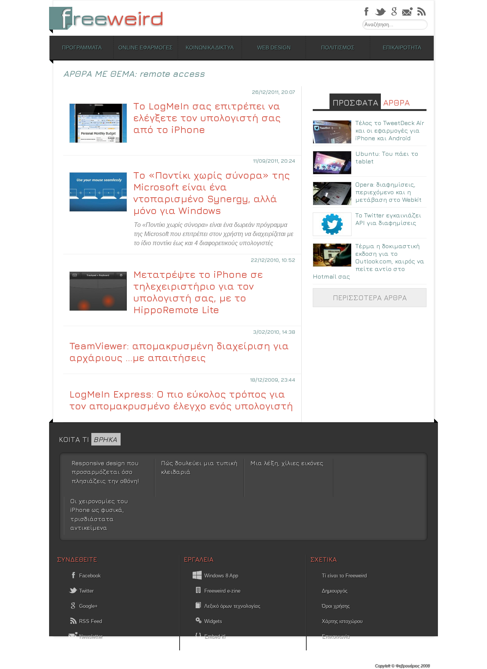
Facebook (89, 576)
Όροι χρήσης (336, 606)
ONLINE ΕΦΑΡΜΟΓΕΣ (145, 47)
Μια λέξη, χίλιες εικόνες (286, 463)
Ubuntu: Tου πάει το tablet (386, 157)
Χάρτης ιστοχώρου (342, 621)
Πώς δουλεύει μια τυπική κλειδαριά (199, 467)
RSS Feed (90, 621)
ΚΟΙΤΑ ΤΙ (88, 439)
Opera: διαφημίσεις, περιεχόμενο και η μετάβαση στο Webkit (388, 192)
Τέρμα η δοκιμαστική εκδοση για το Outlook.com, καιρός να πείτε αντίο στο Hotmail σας (368, 261)
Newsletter (90, 636)
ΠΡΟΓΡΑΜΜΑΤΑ (82, 47)
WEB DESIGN (274, 47)
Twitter (86, 591)
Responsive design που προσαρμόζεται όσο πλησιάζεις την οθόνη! (105, 472)
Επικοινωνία (336, 636)
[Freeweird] (110, 18)
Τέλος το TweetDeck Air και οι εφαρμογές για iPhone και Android (389, 130)
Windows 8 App (221, 576)
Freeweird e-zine (222, 591)
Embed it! (215, 636)
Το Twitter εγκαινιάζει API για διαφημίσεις (388, 219)
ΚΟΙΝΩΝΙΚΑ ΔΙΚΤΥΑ (210, 47)
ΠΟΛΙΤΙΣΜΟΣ (338, 47)
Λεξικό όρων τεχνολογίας (232, 606)
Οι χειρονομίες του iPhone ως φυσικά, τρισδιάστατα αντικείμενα (99, 514)
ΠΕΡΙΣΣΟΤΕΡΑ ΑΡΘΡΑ (370, 297)
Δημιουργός (334, 591)
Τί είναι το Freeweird (344, 576)
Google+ (88, 606)
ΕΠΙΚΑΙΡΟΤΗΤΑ (402, 47)
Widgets (213, 621)
